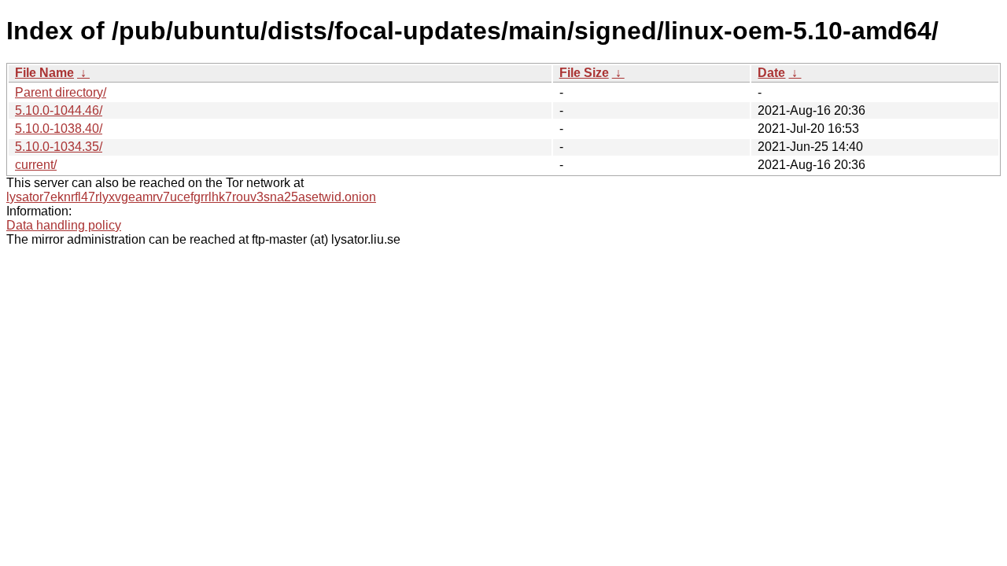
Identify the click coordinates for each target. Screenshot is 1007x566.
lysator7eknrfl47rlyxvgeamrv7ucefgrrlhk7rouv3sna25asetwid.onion (191, 197)
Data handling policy (63, 225)
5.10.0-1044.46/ (58, 110)
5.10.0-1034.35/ (58, 146)
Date (771, 72)
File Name (44, 72)
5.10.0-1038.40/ (58, 128)
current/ (36, 164)
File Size (584, 72)
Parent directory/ (60, 92)
